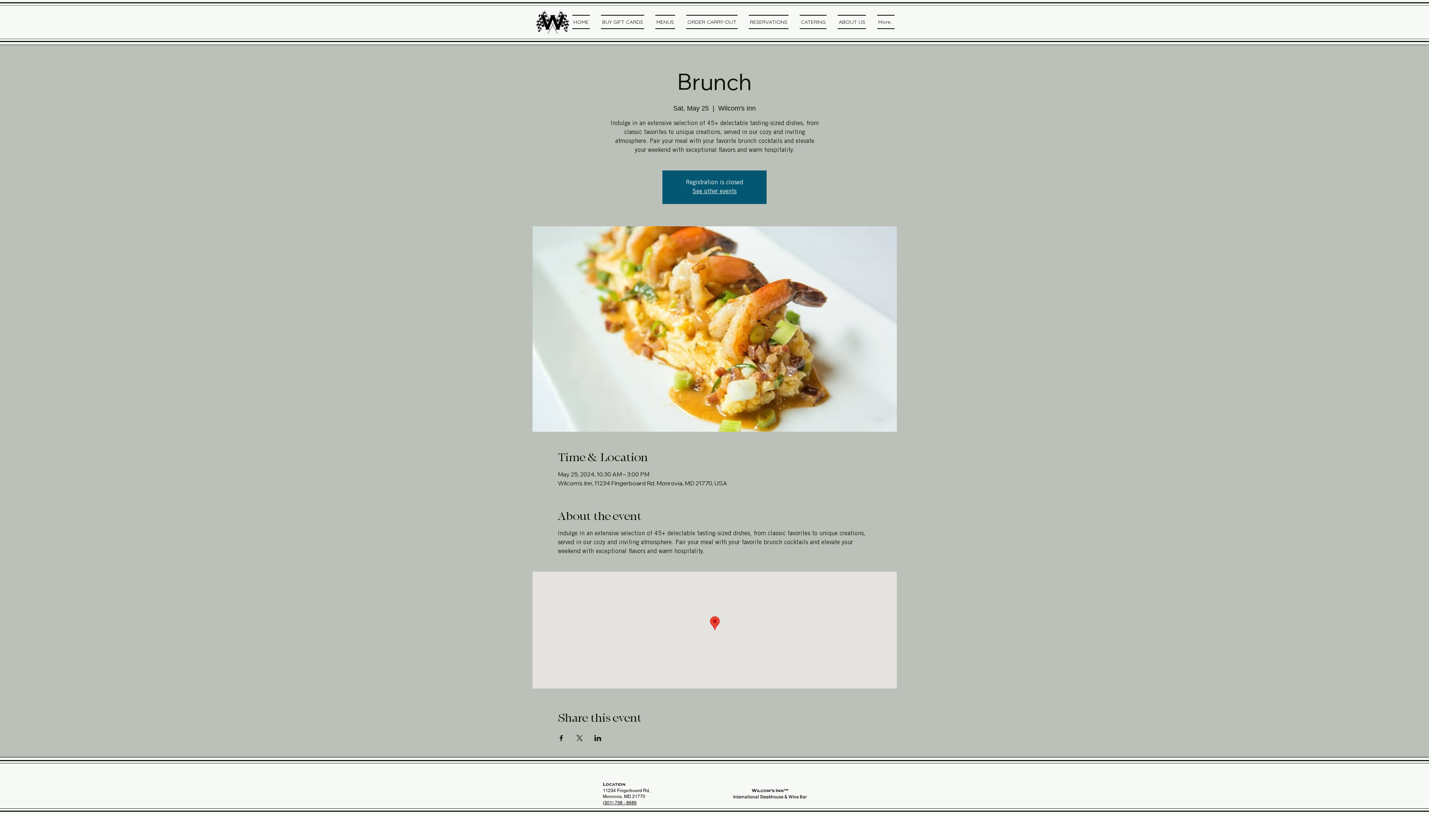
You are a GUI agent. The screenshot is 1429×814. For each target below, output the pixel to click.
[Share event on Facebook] (561, 738)
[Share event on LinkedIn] (597, 738)
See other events (714, 192)
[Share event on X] (579, 738)
